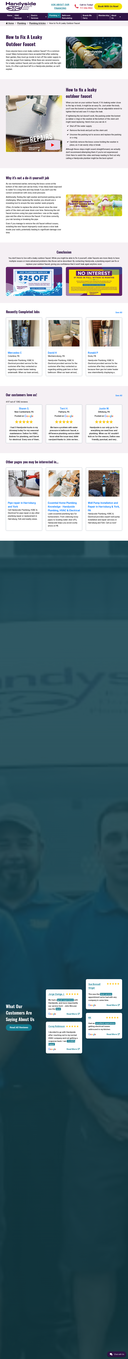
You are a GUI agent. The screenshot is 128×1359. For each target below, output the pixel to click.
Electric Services (34, 16)
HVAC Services (18, 16)
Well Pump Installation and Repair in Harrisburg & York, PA (104, 506)
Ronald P (93, 352)
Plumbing (53, 15)
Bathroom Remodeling (67, 16)
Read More (72, 1014)
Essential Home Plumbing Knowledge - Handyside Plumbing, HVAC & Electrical (64, 506)
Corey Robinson (56, 1026)
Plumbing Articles (37, 23)
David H (52, 352)
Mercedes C (15, 352)
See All (119, 312)
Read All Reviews (19, 1027)
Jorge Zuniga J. (56, 994)
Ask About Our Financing (60, 6)
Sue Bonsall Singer (94, 986)
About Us (113, 16)
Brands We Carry (87, 16)
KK (89, 1017)
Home (9, 15)
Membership (103, 15)
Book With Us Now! (108, 6)
